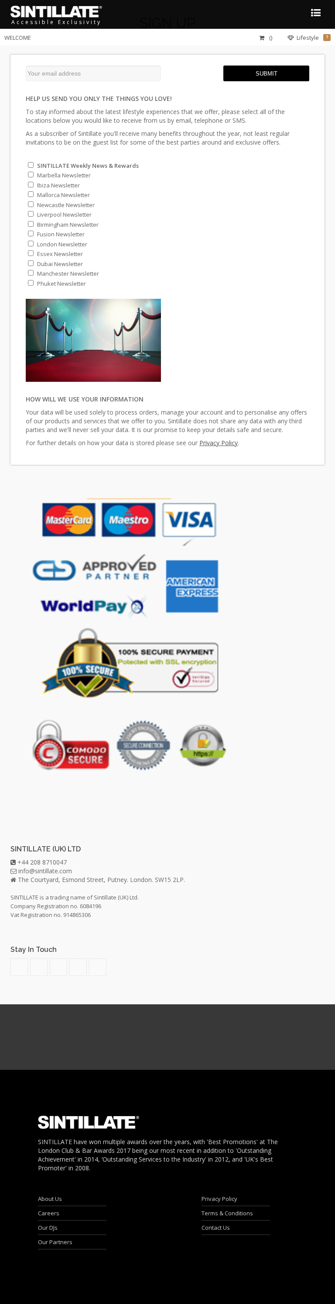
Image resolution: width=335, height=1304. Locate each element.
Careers (48, 1213)
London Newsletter (61, 244)
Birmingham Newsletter (67, 224)
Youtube (39, 967)
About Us (50, 1199)
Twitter (78, 967)
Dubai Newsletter (59, 264)
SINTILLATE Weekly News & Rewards (87, 165)
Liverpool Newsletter (64, 214)
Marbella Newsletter (63, 175)
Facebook (97, 967)
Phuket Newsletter (61, 283)
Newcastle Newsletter (65, 205)
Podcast (19, 967)
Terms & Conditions (227, 1213)
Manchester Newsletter (67, 273)
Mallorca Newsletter (63, 195)
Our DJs (48, 1227)
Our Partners (55, 1242)
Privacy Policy (219, 1199)
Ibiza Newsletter (58, 185)
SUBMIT (266, 73)
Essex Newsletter (59, 254)
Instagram (58, 967)
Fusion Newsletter (60, 234)
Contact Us (216, 1227)
